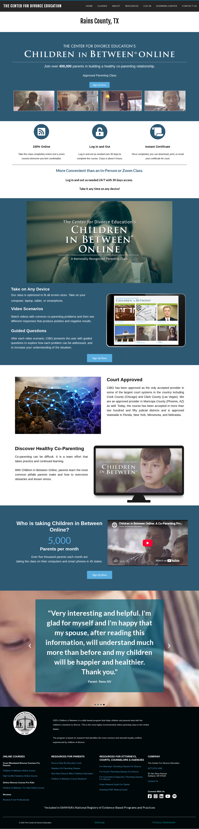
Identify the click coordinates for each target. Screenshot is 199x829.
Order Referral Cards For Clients (115, 755)
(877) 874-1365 (155, 739)
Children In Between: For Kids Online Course (23, 758)
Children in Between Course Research (69, 749)
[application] (99, 242)
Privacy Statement (164, 793)
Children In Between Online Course (19, 741)
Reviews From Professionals (16, 770)
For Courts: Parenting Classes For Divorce (119, 742)
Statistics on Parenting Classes (65, 739)
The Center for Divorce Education (32, 6)
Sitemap (99, 793)
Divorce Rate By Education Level (66, 734)
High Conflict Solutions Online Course (20, 746)
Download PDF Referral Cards (113, 760)
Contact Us (153, 752)
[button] (99, 85)
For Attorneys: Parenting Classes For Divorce (120, 737)
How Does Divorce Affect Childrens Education (72, 744)
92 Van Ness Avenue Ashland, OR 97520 (157, 745)
